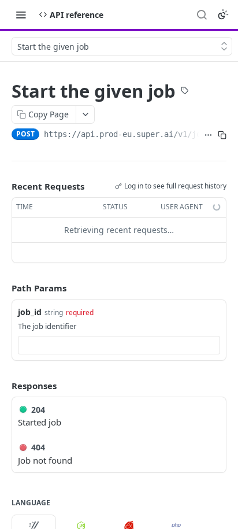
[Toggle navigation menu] (21, 14)
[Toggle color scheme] (223, 14)
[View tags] (185, 92)
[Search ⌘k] (201, 14)
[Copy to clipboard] (221, 135)
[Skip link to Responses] (3, 385)
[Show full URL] (208, 135)
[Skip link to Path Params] (3, 287)
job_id (30, 311)
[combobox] (119, 345)
